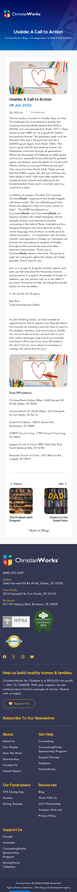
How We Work (12, 753)
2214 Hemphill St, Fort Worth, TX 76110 (29, 593)
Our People (10, 747)
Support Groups (48, 757)
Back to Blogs (39, 530)
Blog (41, 792)
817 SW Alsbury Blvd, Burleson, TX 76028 (30, 604)
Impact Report (12, 771)
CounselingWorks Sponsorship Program (52, 749)
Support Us (21, 703)
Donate (7, 836)
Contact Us (10, 765)
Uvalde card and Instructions (38, 385)
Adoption (44, 763)
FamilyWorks (47, 769)
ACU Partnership (49, 804)
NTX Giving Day (13, 792)
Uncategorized (37, 112)
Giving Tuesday (13, 804)
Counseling (45, 741)
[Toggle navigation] (71, 14)
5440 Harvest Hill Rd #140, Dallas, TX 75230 (33, 583)
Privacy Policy (47, 815)
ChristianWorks (23, 883)
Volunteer (9, 842)
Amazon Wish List (50, 809)
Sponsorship (11, 759)
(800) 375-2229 (13, 573)
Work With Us (47, 798)
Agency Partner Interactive (19, 887)
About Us (9, 741)
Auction (8, 798)
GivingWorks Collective (11, 865)
